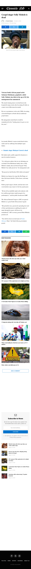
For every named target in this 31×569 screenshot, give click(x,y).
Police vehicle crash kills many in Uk (10, 365)
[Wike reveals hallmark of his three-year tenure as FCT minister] (15, 333)
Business (20, 560)
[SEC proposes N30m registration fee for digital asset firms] (15, 271)
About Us (26, 560)
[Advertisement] (15, 71)
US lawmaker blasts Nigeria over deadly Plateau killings (15, 301)
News (9, 560)
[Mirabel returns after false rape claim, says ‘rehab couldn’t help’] (15, 249)
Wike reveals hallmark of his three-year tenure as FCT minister (15, 343)
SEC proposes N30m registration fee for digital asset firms (15, 281)
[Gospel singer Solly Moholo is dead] (15, 39)
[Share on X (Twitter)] (14, 27)
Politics (4, 560)
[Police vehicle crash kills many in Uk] (15, 355)
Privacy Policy (13, 437)
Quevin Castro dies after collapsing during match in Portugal (18, 452)
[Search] (28, 8)
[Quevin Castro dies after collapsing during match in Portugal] (4, 453)
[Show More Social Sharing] (28, 27)
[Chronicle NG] (15, 8)
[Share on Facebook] (5, 27)
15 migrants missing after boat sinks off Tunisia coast (14, 322)
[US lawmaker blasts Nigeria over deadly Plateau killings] (15, 291)
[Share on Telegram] (22, 27)
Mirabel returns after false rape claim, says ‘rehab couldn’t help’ (13, 259)
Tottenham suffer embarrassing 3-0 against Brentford (18, 475)
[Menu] (2, 8)
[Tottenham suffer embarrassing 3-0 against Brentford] (4, 476)
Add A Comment (15, 370)
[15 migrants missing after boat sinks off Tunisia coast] (15, 312)
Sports (14, 560)
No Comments (6, 23)
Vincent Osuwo (9, 21)
